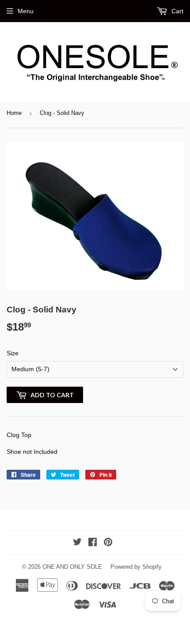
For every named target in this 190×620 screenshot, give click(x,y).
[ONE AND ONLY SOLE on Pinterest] (108, 543)
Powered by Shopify (136, 566)
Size (13, 353)
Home (14, 113)
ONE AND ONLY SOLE (72, 566)
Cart (176, 11)
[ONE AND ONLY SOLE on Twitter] (77, 543)
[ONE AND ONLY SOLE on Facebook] (92, 543)
